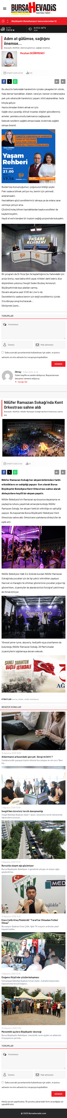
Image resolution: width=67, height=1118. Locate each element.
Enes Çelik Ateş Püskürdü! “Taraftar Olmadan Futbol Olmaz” (30, 921)
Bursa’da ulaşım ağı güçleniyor (18, 865)
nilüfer (21, 699)
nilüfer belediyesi (31, 699)
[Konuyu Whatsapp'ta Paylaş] (15, 81)
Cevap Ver (22, 381)
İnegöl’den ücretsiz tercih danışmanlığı (22, 811)
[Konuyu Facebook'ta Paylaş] (4, 81)
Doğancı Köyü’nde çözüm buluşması (20, 977)
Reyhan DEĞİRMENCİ (32, 53)
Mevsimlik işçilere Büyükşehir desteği (21, 1031)
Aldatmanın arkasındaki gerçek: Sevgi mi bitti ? (27, 756)
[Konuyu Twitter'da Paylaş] (9, 81)
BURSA (16, 48)
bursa (14, 699)
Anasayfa (8, 48)
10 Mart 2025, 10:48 (30, 372)
